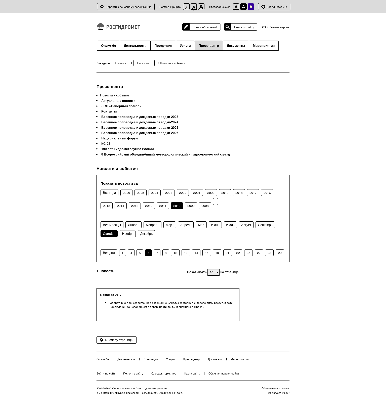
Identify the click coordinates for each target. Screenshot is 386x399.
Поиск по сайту (244, 27)
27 (259, 252)
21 (227, 252)
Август (246, 224)
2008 (205, 205)
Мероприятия (264, 45)
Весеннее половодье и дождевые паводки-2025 (139, 127)
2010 (177, 205)
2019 (225, 192)
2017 (253, 192)
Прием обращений (205, 27)
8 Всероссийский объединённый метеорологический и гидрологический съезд (165, 154)
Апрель (185, 224)
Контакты (109, 111)
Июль (230, 224)
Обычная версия (278, 27)
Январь (133, 224)
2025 (140, 192)
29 (280, 252)
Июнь (215, 224)
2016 (267, 192)
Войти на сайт (105, 373)
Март (169, 224)
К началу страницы (119, 340)
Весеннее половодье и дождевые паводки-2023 (139, 117)
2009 (191, 205)
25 (248, 252)
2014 (120, 205)
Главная (120, 63)
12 (175, 252)
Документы (236, 45)
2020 (211, 192)
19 (217, 252)
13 (186, 252)
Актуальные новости (118, 100)
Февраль (152, 224)
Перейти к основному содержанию (128, 7)
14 (196, 252)
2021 (196, 192)
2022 (182, 192)
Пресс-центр (209, 45)
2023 (168, 192)
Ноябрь (127, 233)
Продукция (163, 45)
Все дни (109, 252)
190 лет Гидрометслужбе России (127, 149)
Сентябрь (265, 224)
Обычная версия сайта (223, 373)
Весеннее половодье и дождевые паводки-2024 (139, 122)
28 (269, 252)
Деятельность (135, 45)
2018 (239, 192)
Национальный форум (119, 138)
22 (238, 252)
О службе (108, 45)
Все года (109, 192)
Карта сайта (192, 373)
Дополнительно (277, 7)
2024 (154, 192)
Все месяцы (112, 224)
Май (201, 224)
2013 (134, 205)
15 (206, 252)
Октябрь (109, 233)
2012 (148, 205)
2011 (162, 205)
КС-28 (105, 143)
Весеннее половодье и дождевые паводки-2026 (139, 133)
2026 (126, 192)
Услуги (185, 45)
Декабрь (146, 233)
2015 (106, 205)
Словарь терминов (163, 373)
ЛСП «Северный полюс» (121, 106)
